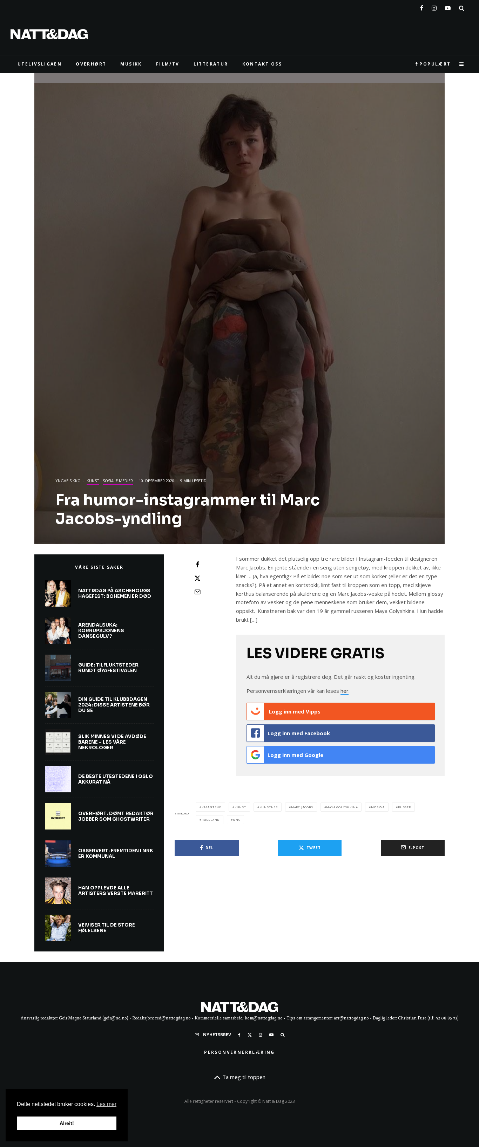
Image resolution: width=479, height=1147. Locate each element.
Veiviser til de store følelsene (106, 927)
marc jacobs (302, 807)
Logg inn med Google (295, 754)
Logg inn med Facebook (299, 733)
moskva (378, 807)
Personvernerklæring (239, 1052)
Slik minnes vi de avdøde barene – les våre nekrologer (112, 742)
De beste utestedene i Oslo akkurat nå (115, 779)
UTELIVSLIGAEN (40, 64)
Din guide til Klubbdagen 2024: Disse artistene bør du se (114, 705)
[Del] (197, 564)
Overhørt (91, 64)
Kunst (93, 480)
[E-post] (197, 592)
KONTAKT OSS (262, 64)
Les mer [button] (106, 1104)
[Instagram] (434, 6)
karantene (211, 807)
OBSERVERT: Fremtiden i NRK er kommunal (115, 853)
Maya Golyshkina (342, 807)
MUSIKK (131, 64)
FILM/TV (168, 64)
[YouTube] (448, 6)
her (344, 690)
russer (404, 807)
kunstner (268, 807)
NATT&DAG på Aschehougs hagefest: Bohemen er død (114, 593)
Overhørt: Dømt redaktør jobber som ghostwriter (116, 816)
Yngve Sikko (68, 480)
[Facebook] (421, 6)
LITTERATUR (211, 64)
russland (211, 819)
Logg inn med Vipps (294, 711)
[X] (249, 1035)
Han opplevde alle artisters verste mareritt (115, 890)
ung (236, 819)
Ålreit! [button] (67, 1123)
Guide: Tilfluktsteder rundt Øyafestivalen (108, 667)
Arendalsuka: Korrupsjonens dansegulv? (101, 630)
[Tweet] (197, 578)
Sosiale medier (118, 480)
